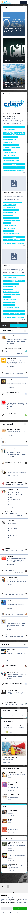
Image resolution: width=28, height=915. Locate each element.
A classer (11, 540)
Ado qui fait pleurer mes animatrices (13, 462)
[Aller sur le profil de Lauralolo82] (26, 415)
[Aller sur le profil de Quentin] (26, 704)
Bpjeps (11, 497)
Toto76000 (9, 484)
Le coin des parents (12, 577)
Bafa (18, 492)
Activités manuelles (13, 528)
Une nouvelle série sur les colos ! (12, 58)
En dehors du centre (14, 535)
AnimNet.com (6, 644)
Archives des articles (12, 690)
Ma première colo (12, 864)
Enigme (7, 634)
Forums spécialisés (7, 424)
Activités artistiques (13, 530)
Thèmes (23, 533)
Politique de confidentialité (7, 890)
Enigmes (16, 812)
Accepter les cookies (20, 908)
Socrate (8, 442)
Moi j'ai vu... (10, 600)
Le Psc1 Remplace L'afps (10, 702)
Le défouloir (10, 379)
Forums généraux (7, 331)
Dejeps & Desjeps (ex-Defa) (15, 499)
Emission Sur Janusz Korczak (11, 613)
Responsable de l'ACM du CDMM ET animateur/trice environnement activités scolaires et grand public (13, 115)
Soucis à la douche (9, 548)
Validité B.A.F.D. (8, 511)
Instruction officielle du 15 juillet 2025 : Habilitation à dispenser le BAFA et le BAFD (12, 30)
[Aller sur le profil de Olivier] (3, 550)
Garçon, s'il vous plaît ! (13, 810)
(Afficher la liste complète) (19, 710)
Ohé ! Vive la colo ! (12, 854)
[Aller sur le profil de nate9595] (26, 351)
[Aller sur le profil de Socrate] (3, 442)
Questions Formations (12, 489)
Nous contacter (18, 890)
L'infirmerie (10, 556)
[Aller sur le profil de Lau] (26, 394)
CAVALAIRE (5, 194)
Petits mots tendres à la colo (15, 772)
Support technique (11, 649)
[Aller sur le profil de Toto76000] (3, 483)
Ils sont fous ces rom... (13, 828)
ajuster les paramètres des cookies (8, 902)
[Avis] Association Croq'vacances (12, 592)
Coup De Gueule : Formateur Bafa (12, 392)
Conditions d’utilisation (16, 899)
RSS (14, 892)
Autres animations (21, 537)
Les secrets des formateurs (13, 429)
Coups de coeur (11, 401)
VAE (10, 504)
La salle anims (10, 520)
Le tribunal (9, 470)
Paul (10, 731)
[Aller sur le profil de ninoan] (26, 614)
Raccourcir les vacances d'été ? (10, 757)
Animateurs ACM (7, 265)
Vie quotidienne (13, 523)
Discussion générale (12, 335)
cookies (4, 900)
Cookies (24, 890)
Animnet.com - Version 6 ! (10, 665)
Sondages (11, 759)
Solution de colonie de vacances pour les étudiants (15, 348)
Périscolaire (12, 537)
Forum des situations (12, 358)
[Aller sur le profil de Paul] (6, 732)
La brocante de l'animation (13, 619)
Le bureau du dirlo (11, 448)
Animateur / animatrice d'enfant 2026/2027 (13, 192)
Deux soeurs (11, 819)
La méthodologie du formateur (11, 441)
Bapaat (23, 494)
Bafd (24, 492)
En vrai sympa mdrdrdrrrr (10, 413)
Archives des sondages (12, 672)
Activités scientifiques (14, 533)
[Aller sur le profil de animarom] (26, 684)
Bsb (18, 494)
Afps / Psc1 (12, 494)
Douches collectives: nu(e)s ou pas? (12, 568)
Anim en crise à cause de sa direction (13, 372)
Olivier (5, 34)
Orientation (12, 492)
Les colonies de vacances (14, 794)
